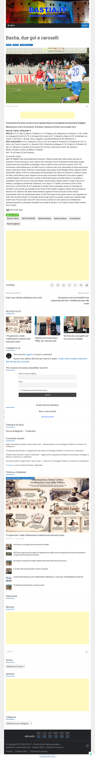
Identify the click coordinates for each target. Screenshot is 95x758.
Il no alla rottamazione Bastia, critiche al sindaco (30, 569)
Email (21, 382)
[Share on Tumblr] (69, 285)
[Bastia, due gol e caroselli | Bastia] (47, 11)
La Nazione (24, 478)
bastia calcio (13, 218)
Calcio (15, 45)
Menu (12, 25)
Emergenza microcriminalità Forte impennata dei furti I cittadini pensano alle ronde (70, 300)
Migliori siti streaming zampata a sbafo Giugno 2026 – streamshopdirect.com (32, 444)
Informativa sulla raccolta (47, 756)
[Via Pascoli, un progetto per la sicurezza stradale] (9, 547)
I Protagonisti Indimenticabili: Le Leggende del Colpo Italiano (26, 451)
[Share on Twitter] (57, 285)
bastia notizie (44, 218)
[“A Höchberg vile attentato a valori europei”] (9, 587)
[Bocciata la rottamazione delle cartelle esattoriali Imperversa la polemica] (9, 563)
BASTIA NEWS (28, 218)
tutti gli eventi (47, 416)
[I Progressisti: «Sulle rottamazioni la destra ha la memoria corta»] (47, 504)
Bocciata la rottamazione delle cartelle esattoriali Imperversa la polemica (39, 561)
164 (61, 736)
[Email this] (86, 285)
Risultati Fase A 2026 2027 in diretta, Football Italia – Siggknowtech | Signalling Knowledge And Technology (42, 455)
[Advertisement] (47, 115)
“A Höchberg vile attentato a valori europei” (28, 585)
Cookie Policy (21, 751)
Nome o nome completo (27, 374)
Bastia (9, 45)
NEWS (85, 25)
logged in (29, 354)
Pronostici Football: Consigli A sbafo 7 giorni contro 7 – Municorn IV (28, 461)
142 (56, 736)
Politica (31, 478)
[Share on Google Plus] (75, 285)
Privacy (9, 751)
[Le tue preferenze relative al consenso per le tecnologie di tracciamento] (91, 754)
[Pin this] (81, 285)
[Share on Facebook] (52, 285)
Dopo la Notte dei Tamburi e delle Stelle (29, 465)
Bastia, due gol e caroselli (32, 38)
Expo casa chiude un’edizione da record (24, 297)
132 (50, 736)
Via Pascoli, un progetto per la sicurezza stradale (31, 544)
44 (39, 736)
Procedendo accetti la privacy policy (34, 390)
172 (67, 736)
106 (44, 736)
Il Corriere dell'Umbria (27, 45)
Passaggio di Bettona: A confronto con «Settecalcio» (66, 451)
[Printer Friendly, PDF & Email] (12, 215)
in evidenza (75, 218)
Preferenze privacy (39, 751)
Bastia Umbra (60, 218)
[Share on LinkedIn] (63, 285)
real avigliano (13, 224)
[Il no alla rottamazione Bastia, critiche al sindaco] (9, 571)
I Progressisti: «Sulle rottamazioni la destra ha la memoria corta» (18, 339)
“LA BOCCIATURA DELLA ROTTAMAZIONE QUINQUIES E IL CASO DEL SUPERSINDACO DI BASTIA (48, 577)
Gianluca (10, 538)
